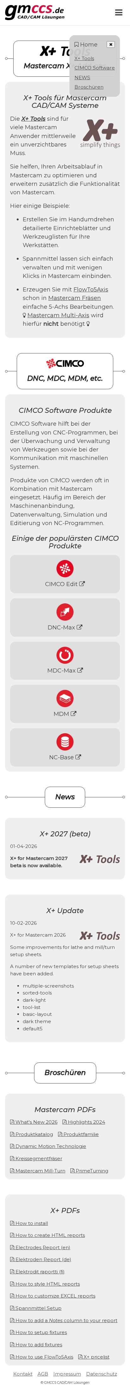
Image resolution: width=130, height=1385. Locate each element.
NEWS (82, 77)
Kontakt (22, 1374)
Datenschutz (101, 1374)
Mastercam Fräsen (74, 298)
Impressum (67, 1374)
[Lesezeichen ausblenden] (111, 44)
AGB (43, 1374)
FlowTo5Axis (91, 289)
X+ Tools (84, 58)
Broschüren (88, 87)
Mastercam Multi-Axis (58, 315)
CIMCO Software (94, 68)
